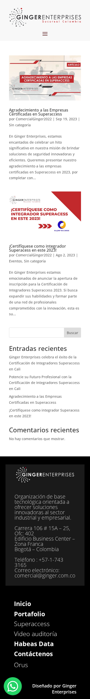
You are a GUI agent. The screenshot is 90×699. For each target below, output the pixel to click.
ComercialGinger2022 (34, 119)
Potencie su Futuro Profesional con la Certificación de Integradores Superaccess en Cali (44, 382)
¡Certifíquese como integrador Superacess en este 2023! (37, 248)
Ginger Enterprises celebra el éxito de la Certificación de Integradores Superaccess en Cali (44, 363)
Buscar (72, 332)
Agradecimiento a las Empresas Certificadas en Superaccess (38, 112)
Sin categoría (20, 125)
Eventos (15, 261)
